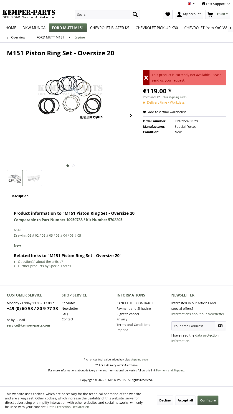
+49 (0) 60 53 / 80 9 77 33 (32, 309)
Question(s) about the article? (40, 261)
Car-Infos (69, 303)
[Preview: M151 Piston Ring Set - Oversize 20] (15, 178)
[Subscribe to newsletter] (220, 325)
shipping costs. (140, 359)
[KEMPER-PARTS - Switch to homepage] (30, 15)
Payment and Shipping (133, 308)
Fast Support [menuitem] (215, 4)
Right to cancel (127, 314)
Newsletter (70, 308)
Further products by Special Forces (44, 266)
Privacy (121, 319)
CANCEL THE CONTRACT (134, 303)
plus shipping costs (175, 97)
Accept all (185, 400)
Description (19, 196)
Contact (67, 319)
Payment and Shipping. (170, 370)
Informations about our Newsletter (197, 314)
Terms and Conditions (133, 324)
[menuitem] (107, 14)
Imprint (122, 330)
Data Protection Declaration (68, 407)
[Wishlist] (168, 14)
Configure (208, 400)
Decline (165, 400)
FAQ (65, 314)
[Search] (135, 14)
